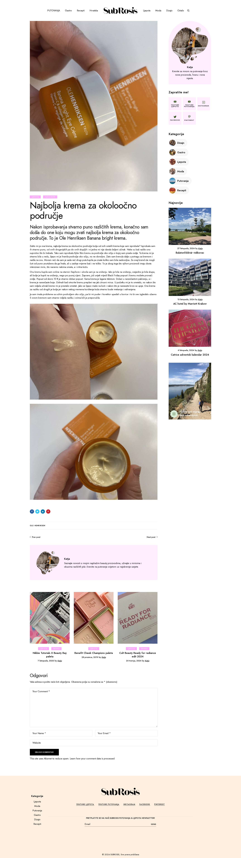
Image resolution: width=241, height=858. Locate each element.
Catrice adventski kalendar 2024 (190, 355)
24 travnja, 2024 (133, 660)
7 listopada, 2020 (46, 660)
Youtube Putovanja (108, 804)
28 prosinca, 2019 (90, 657)
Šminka (56, 649)
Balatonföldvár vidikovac (190, 253)
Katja (59, 660)
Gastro (37, 815)
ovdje (135, 253)
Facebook (144, 804)
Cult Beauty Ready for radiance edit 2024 (137, 654)
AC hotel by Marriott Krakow (190, 304)
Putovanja (37, 810)
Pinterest (159, 804)
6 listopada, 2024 (186, 350)
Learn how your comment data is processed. (92, 758)
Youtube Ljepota (85, 804)
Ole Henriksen (37, 525)
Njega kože (50, 197)
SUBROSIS (114, 854)
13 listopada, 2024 (186, 299)
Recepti (37, 824)
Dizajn (37, 819)
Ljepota (35, 197)
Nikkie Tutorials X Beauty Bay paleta (50, 654)
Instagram (129, 804)
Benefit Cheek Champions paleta (93, 653)
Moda (37, 806)
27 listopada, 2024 (186, 248)
